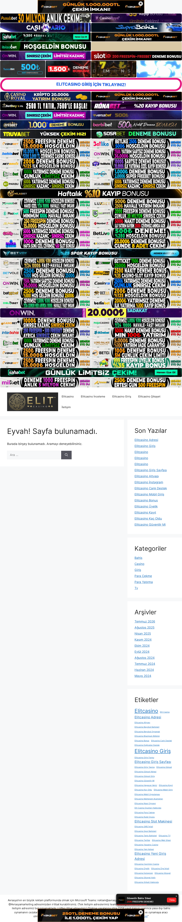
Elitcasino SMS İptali (144, 826)
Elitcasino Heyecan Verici (146, 785)
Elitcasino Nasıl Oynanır (145, 803)
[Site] (45, 143)
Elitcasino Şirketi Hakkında (147, 882)
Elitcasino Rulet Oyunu (145, 817)
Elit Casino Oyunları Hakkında (148, 808)
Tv (136, 588)
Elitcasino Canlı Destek (151, 488)
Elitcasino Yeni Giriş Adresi (150, 856)
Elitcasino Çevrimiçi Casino (147, 864)
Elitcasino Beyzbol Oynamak (147, 731)
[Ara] (66, 455)
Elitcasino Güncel (164, 767)
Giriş (138, 570)
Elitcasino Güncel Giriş (145, 776)
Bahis (138, 558)
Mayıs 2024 (143, 676)
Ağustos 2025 (144, 627)
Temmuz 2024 (145, 664)
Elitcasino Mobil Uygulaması (147, 794)
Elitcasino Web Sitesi (161, 840)
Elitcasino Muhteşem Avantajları (149, 799)
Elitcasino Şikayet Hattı (145, 877)
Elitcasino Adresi (146, 440)
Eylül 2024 (142, 651)
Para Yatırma (144, 582)
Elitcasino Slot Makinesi (153, 821)
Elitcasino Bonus (146, 500)
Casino (139, 564)
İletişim (66, 407)
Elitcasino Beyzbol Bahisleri (147, 727)
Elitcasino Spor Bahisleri (145, 831)
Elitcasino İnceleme (93, 396)
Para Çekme (143, 576)
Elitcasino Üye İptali (160, 868)
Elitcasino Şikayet (149, 396)
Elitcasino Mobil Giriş (149, 494)
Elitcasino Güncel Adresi (145, 771)
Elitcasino (68, 396)
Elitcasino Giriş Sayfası (151, 470)
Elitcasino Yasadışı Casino (146, 845)
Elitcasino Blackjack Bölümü (147, 736)
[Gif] (91, 193)
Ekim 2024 (142, 645)
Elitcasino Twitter (142, 840)
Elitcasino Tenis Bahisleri (146, 836)
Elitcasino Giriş (121, 396)
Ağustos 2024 (145, 658)
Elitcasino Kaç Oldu (148, 518)
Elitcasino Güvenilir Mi (150, 524)
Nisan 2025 (143, 633)
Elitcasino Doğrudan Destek (147, 745)
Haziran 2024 (144, 670)
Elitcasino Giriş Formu (144, 757)
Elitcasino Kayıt (145, 512)
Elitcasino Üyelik (146, 506)
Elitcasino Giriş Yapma (145, 767)
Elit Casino (165, 712)
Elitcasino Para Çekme (145, 812)
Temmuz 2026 (145, 621)
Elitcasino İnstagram (149, 482)
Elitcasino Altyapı (147, 476)
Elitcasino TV (164, 836)
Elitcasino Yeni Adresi (144, 849)
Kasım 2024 (143, 639)
